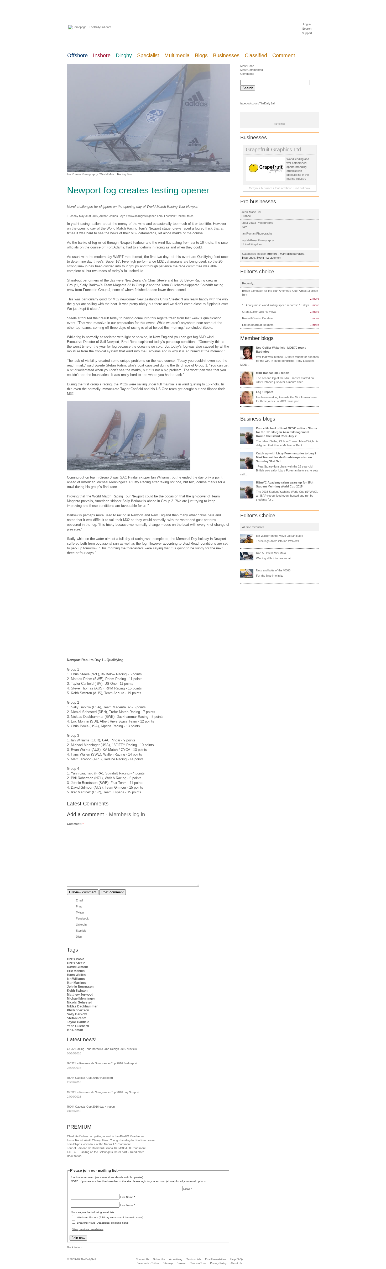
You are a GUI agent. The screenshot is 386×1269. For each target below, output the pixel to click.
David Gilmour (77, 967)
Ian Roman (75, 1030)
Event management (269, 257)
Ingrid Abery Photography (258, 240)
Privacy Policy (218, 1263)
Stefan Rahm (76, 1018)
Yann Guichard (78, 1026)
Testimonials (193, 1259)
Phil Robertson (78, 1010)
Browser (181, 1263)
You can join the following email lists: (93, 1212)
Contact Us (142, 1259)
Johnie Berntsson (80, 987)
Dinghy (124, 55)
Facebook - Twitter (148, 1263)
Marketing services (292, 253)
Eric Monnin (76, 971)
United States (185, 215)
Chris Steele (76, 963)
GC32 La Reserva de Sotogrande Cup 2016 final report (102, 1063)
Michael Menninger (81, 998)
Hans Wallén (76, 975)
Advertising (175, 1259)
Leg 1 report (264, 392)
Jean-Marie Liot (251, 212)
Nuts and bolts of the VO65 (273, 570)
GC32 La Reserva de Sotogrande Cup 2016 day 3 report (103, 1092)
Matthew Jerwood (80, 994)
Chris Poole (75, 959)
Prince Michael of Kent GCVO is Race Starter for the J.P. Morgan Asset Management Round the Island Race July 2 (286, 432)
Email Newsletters (216, 1259)
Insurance (248, 257)
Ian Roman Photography (82, 174)
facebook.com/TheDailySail (257, 103)
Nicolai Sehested (79, 1002)
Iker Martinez (76, 983)
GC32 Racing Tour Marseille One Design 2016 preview (102, 1048)
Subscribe (159, 1259)
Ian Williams (76, 979)
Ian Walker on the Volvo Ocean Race (279, 535)
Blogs (201, 55)
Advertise (279, 123)
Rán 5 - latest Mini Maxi (271, 553)
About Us (236, 1263)
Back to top (74, 1156)
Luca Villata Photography (257, 222)
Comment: (75, 823)
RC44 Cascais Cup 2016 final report (90, 1077)
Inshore (102, 55)
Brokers (272, 253)
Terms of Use (198, 1263)
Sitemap (168, 1263)
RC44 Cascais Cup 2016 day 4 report (91, 1106)
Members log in (127, 814)
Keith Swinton (77, 990)
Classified (256, 55)
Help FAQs (236, 1259)
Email (79, 900)
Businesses (226, 55)
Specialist (148, 55)
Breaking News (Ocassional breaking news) (103, 1222)
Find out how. (302, 188)
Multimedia (177, 55)
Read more (137, 1136)
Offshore (77, 55)
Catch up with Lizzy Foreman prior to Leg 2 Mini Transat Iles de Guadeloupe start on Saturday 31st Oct (286, 457)
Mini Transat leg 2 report (272, 372)
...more (314, 298)
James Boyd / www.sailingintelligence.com (136, 215)
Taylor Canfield (78, 1022)
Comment (283, 55)
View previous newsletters (87, 1229)
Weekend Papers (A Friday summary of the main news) (110, 1217)
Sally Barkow (77, 1014)
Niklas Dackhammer (82, 1006)
